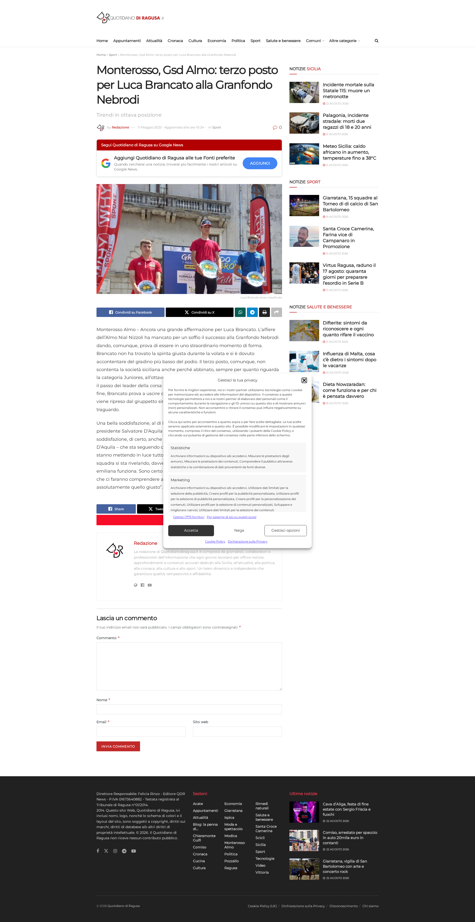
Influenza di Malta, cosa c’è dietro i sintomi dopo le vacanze (349, 359)
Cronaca (175, 40)
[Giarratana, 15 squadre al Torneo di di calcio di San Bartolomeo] (304, 205)
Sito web (200, 722)
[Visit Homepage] (130, 17)
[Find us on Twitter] (106, 851)
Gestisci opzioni (285, 530)
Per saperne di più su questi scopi (231, 517)
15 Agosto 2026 (336, 253)
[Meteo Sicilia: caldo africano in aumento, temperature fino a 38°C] (304, 154)
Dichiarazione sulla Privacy (247, 541)
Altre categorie (342, 40)
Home (102, 40)
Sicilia (261, 844)
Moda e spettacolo (233, 826)
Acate (198, 803)
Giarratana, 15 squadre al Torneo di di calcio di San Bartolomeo (350, 203)
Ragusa (230, 868)
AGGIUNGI (260, 163)
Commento (108, 637)
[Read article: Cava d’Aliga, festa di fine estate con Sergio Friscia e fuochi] (304, 812)
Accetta (191, 530)
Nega (239, 530)
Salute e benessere (283, 40)
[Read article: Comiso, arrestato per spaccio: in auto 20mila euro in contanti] (304, 840)
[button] (304, 380)
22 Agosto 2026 (337, 103)
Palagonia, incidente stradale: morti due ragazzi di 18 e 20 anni (347, 121)
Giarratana (233, 810)
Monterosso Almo (234, 844)
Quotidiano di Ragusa (124, 906)
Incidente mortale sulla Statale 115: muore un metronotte (348, 90)
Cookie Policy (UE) (262, 906)
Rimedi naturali (262, 805)
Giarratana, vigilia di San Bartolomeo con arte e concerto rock (345, 866)
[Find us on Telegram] (124, 851)
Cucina (199, 861)
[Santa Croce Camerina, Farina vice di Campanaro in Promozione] (304, 236)
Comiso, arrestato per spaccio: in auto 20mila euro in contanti (350, 837)
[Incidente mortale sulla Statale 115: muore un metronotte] (304, 92)
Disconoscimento (344, 906)
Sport (256, 40)
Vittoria (262, 872)
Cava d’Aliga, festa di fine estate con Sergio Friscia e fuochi (347, 809)
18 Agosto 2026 (336, 403)
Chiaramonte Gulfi (204, 838)
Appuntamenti (127, 40)
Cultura (195, 40)
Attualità (154, 40)
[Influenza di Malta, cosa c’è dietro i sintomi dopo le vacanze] (304, 361)
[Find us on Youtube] (133, 851)
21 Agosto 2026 (336, 134)
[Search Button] (377, 41)
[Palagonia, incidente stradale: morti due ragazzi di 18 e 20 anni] (304, 123)
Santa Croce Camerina (266, 828)
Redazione (120, 127)
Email (103, 721)
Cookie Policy (215, 541)
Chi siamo (370, 906)
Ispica (229, 817)
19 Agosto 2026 (336, 216)
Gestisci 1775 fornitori (188, 517)
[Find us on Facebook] (97, 851)
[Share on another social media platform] (276, 312)
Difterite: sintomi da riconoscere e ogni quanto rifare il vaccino (348, 328)
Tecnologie (265, 858)
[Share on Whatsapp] (240, 312)
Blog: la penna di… (205, 826)
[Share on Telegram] (252, 312)
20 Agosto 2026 (337, 372)
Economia (217, 40)
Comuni (313, 40)
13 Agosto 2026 (336, 290)
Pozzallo (231, 861)
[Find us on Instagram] (115, 851)
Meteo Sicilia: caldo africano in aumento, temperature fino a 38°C (349, 152)
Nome (103, 699)
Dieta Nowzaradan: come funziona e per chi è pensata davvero (350, 390)
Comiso (199, 847)
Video (260, 865)
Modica (230, 836)
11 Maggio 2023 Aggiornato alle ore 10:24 (172, 127)
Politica (238, 40)
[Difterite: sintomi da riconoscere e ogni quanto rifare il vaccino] (304, 330)
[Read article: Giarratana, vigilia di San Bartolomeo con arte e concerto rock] (304, 869)
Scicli (260, 838)
